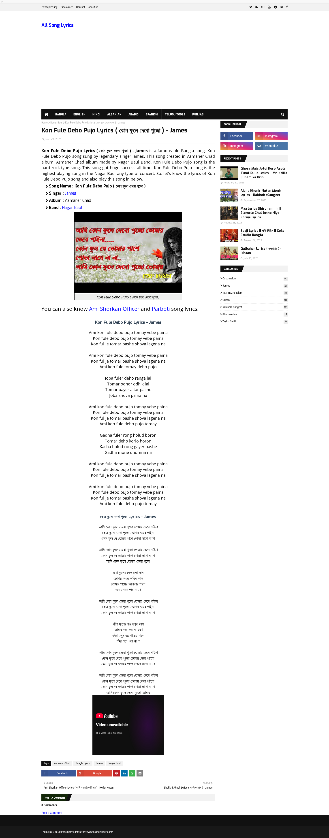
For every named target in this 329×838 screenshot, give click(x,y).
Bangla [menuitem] (60, 114)
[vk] (271, 146)
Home (44, 122)
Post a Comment (51, 813)
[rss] (256, 7)
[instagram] (281, 7)
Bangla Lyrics (83, 763)
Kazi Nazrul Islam (254, 292)
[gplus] (263, 7)
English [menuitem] (79, 114)
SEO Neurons (59, 832)
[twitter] (250, 7)
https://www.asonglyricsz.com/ (96, 832)
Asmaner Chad (62, 763)
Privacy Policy (49, 7)
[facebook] (286, 7)
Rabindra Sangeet (254, 307)
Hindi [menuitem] (96, 114)
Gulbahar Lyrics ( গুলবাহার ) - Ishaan (261, 251)
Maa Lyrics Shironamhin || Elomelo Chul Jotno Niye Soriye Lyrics (261, 212)
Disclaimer (67, 7)
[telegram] (275, 7)
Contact (80, 7)
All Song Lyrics (57, 25)
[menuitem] (46, 114)
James (70, 193)
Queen (254, 300)
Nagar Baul (56, 122)
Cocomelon (254, 278)
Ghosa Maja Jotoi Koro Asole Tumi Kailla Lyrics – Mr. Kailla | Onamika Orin (264, 172)
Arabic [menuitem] (133, 114)
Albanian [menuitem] (114, 114)
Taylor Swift (254, 321)
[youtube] (269, 7)
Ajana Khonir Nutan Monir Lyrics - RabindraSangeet (261, 193)
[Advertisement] (164, 75)
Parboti (161, 308)
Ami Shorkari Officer (114, 308)
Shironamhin (254, 314)
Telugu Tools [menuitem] (175, 114)
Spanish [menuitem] (152, 114)
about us (93, 7)
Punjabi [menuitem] (198, 114)
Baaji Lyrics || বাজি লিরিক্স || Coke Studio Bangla (262, 233)
